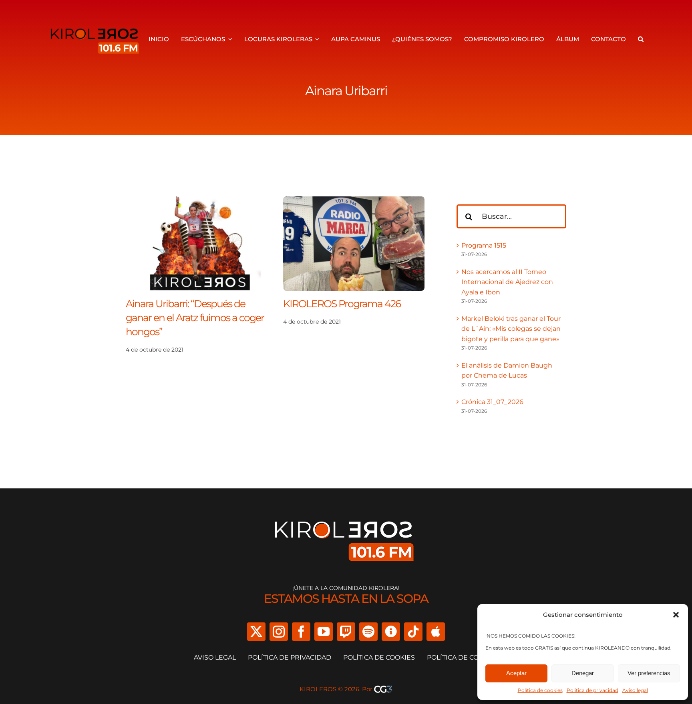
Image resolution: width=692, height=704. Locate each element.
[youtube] (323, 631)
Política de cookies (540, 690)
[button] (676, 615)
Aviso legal (635, 690)
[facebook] (301, 631)
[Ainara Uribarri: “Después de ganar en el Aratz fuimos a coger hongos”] (196, 201)
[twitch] (346, 631)
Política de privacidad (592, 690)
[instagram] (279, 631)
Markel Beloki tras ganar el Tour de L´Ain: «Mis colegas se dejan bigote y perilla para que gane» (511, 329)
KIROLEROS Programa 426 (341, 304)
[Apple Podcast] (435, 631)
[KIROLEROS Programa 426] (353, 201)
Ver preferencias (649, 673)
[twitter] (256, 631)
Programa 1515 (483, 245)
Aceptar (516, 673)
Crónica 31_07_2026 (492, 402)
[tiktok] (413, 631)
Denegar (582, 673)
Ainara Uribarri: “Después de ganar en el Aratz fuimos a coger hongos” (195, 318)
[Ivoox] (391, 631)
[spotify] (368, 631)
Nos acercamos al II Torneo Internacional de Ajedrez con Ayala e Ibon (507, 282)
